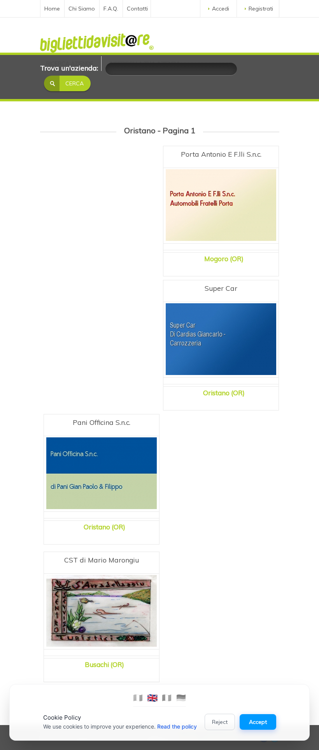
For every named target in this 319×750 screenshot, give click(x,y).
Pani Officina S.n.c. (101, 422)
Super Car (221, 288)
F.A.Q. (110, 8)
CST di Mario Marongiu (101, 559)
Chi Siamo (81, 8)
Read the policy (177, 726)
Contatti (137, 8)
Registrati (261, 8)
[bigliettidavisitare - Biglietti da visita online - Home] (97, 41)
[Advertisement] (101, 207)
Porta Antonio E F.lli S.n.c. (221, 154)
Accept (258, 721)
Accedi (220, 8)
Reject (220, 721)
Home (52, 8)
